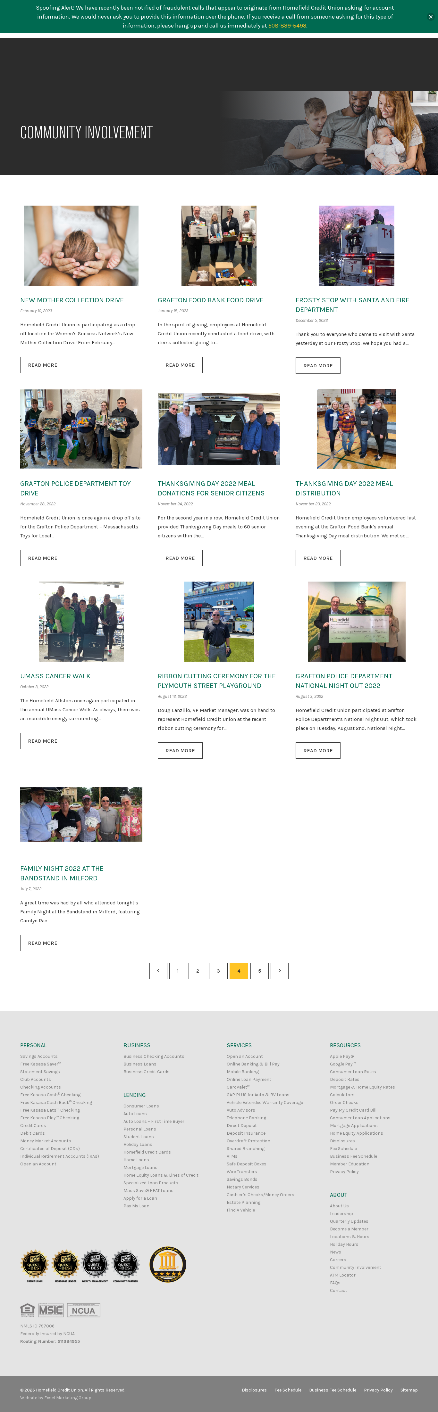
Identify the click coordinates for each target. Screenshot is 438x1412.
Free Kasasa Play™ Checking (49, 1118)
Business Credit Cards (146, 1071)
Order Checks (344, 1102)
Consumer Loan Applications (360, 1118)
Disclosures (342, 1141)
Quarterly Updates (349, 1221)
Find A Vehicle (241, 1210)
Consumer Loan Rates (353, 1071)
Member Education (349, 1164)
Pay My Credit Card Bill (353, 1110)
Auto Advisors (241, 1110)
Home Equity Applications (356, 1133)
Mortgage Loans (140, 1167)
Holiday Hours (344, 1244)
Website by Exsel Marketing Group (55, 1397)
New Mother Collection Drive (72, 300)
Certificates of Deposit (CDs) (50, 1148)
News (335, 1252)
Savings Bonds (242, 1179)
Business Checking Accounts (153, 1056)
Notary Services (243, 1187)
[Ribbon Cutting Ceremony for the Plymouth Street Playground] (219, 622)
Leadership (341, 1213)
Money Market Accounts (45, 1141)
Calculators (342, 1095)
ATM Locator (343, 1275)
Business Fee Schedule (353, 1156)
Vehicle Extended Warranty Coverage (265, 1102)
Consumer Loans (141, 1106)
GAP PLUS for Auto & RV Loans (258, 1095)
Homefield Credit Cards (147, 1152)
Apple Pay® (342, 1056)
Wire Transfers (242, 1171)
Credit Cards (33, 1125)
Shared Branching (246, 1148)
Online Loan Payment (249, 1079)
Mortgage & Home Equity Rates (362, 1087)
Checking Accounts (40, 1087)
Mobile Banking (243, 1071)
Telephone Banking (246, 1118)
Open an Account (38, 1164)
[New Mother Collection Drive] (81, 246)
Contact (338, 1290)
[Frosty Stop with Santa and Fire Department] (357, 246)
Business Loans (139, 1064)
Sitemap (409, 1390)
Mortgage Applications (354, 1125)
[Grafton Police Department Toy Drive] (81, 429)
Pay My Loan (136, 1206)
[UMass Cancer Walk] (81, 622)
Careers (338, 1259)
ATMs (232, 1156)
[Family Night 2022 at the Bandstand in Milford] (81, 814)
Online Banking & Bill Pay (253, 1064)
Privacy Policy (344, 1171)
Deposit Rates (344, 1079)
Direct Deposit (242, 1125)
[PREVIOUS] (158, 971)
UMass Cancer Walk (55, 676)
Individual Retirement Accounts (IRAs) (59, 1156)
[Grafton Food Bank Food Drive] (219, 246)
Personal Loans (139, 1129)
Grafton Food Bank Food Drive (211, 300)
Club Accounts (35, 1079)
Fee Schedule (343, 1148)
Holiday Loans (137, 1144)
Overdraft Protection (248, 1141)
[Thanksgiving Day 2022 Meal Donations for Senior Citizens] (219, 429)
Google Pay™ (343, 1064)
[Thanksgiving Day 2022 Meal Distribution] (357, 429)
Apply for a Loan (140, 1198)
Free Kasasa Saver (40, 1064)
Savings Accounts (39, 1056)
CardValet (238, 1087)
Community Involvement (355, 1267)
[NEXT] (280, 971)
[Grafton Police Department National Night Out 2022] (357, 622)
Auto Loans (135, 1113)
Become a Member (349, 1229)
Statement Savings (40, 1071)
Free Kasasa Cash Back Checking (56, 1102)
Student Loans (138, 1136)
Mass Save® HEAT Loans (148, 1190)
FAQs (335, 1282)
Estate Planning (243, 1202)
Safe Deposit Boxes (246, 1164)
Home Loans (136, 1160)
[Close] (431, 17)
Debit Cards (32, 1133)
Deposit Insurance (246, 1133)
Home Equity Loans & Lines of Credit (160, 1175)
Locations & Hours (349, 1236)
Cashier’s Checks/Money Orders (260, 1194)
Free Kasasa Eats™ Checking (50, 1110)
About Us (339, 1206)
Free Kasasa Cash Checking (50, 1095)
